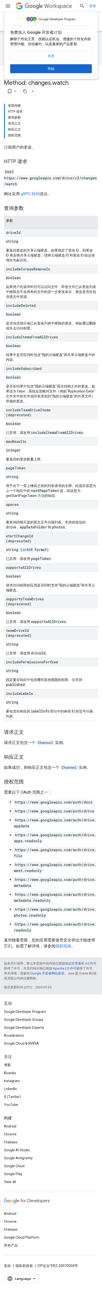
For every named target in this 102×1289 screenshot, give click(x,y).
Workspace (58, 6)
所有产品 (11, 1245)
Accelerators (14, 1035)
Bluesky (10, 1073)
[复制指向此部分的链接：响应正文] (29, 757)
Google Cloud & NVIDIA (21, 1043)
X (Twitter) (12, 1097)
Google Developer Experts (24, 1028)
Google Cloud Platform (21, 1237)
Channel (45, 742)
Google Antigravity (18, 1158)
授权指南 (63, 946)
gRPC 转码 (30, 194)
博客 (7, 1065)
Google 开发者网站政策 (47, 973)
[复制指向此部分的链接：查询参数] (29, 209)
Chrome (10, 1134)
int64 (27, 549)
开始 (51, 68)
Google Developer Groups (23, 1020)
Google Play (13, 1174)
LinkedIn (10, 1089)
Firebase (10, 1142)
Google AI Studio (17, 1150)
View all (10, 1182)
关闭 (51, 56)
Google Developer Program (25, 1012)
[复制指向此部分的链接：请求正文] (29, 733)
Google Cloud (14, 1166)
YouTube (11, 1105)
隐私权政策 (24, 1266)
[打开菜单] (8, 6)
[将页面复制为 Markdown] (25, 91)
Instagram (12, 1081)
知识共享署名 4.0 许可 (81, 963)
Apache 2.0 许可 (64, 968)
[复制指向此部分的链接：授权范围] (29, 782)
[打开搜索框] (82, 6)
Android (10, 1126)
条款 (7, 1266)
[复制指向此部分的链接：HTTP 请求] (32, 162)
